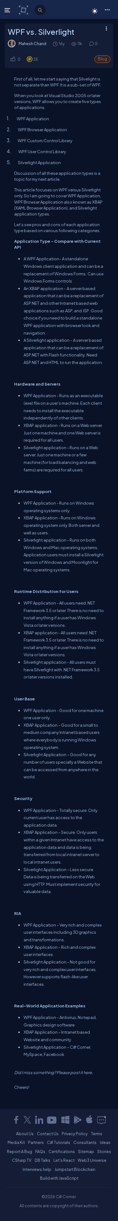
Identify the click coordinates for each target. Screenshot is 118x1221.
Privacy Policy (75, 1133)
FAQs (40, 1151)
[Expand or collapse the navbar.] (8, 10)
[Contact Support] (101, 1120)
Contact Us (48, 1133)
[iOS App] (89, 1120)
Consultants (85, 1142)
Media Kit (16, 1142)
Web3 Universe (92, 1160)
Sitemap (86, 1151)
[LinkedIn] (39, 1120)
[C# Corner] (24, 9)
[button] (107, 9)
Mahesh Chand (32, 43)
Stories (104, 1151)
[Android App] (77, 1120)
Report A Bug (19, 1151)
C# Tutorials (58, 1142)
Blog (102, 59)
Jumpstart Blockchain (74, 1169)
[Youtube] (52, 1120)
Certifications (61, 1151)
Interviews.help (37, 1169)
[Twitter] (27, 1120)
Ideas (105, 1142)
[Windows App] (65, 1120)
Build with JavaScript (59, 1178)
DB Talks (42, 1160)
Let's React (64, 1160)
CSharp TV (21, 1160)
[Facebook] (16, 1120)
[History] (55, 43)
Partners (36, 1142)
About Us (25, 1133)
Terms (96, 1133)
